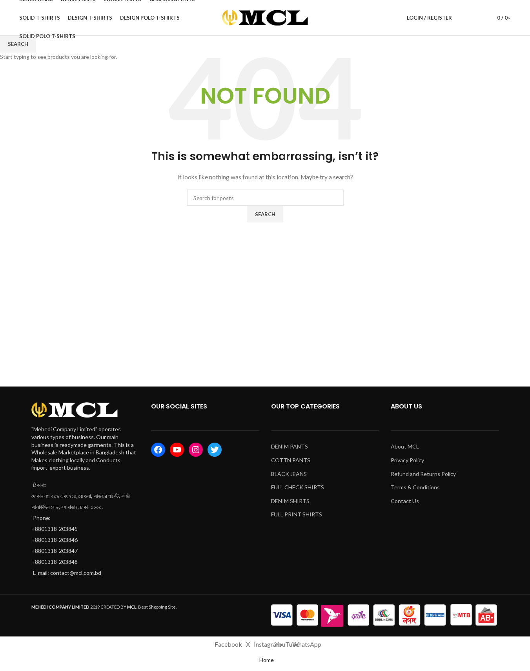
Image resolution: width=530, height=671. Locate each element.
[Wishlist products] (477, 18)
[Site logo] (265, 17)
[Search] (463, 18)
